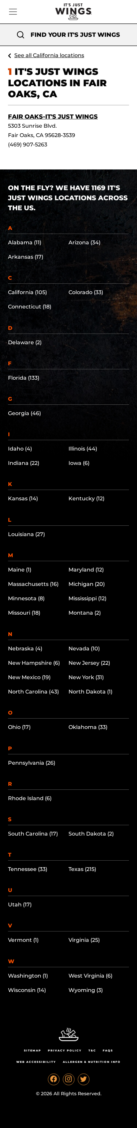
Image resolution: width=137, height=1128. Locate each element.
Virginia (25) (84, 940)
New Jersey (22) (89, 663)
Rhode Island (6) (30, 798)
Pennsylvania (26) (31, 763)
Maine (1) (19, 570)
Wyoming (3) (85, 990)
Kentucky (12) (86, 498)
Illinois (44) (82, 449)
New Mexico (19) (29, 677)
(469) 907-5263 (27, 144)
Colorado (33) (85, 292)
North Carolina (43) (33, 691)
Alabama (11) (24, 242)
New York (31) (86, 677)
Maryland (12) (86, 570)
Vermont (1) (23, 940)
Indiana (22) (23, 463)
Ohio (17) (19, 727)
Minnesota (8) (26, 598)
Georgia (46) (24, 413)
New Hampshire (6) (34, 663)
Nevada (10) (84, 648)
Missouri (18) (24, 613)
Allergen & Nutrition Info (92, 1061)
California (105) (27, 292)
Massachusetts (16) (33, 584)
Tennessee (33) (27, 869)
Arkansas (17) (25, 257)
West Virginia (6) (90, 976)
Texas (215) (82, 869)
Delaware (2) (25, 342)
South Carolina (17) (33, 834)
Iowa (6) (78, 463)
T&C (92, 1050)
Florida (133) (23, 378)
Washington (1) (28, 976)
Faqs (108, 1050)
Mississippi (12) (87, 598)
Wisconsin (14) (27, 990)
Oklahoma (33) (87, 727)
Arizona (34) (84, 242)
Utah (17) (20, 904)
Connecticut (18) (29, 306)
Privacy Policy (65, 1050)
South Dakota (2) (91, 834)
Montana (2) (84, 613)
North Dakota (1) (90, 691)
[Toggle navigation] (13, 12)
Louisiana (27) (26, 534)
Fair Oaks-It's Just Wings (53, 116)
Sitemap (32, 1050)
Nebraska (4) (25, 648)
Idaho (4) (20, 449)
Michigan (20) (86, 584)
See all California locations (49, 55)
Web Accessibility (36, 1061)
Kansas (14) (23, 498)
